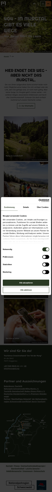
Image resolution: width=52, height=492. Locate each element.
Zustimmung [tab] (9, 207)
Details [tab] (26, 207)
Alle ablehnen (26, 290)
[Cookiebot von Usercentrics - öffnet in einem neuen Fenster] (38, 200)
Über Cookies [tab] (42, 207)
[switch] (45, 257)
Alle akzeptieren (26, 283)
